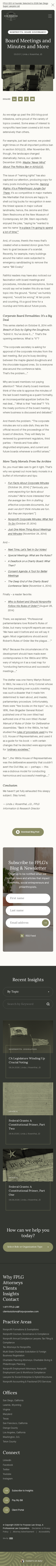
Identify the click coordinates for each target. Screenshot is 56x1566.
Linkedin (7, 1460)
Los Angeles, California (14, 1433)
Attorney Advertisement (23, 1532)
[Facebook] (26, 99)
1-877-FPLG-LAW (11, 1307)
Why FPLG (13, 1277)
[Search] (48, 1004)
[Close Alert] (53, 5)
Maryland (7, 1414)
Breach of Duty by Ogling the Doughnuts (26, 330)
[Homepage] (11, 16)
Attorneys (13, 1283)
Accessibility (44, 1532)
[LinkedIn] (14, 99)
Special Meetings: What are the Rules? (30, 555)
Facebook (8, 1465)
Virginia (6, 1410)
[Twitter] (20, 99)
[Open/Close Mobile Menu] (50, 16)
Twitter (6, 1470)
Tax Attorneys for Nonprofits (17, 1347)
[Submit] (45, 922)
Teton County (9, 1442)
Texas (6, 1419)
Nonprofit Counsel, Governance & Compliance (26, 1334)
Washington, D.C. (11, 1437)
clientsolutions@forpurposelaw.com (21, 1312)
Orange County (10, 1428)
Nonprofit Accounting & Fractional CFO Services (27, 1382)
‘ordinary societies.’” (18, 749)
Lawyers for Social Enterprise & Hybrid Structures (27, 1377)
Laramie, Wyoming (12, 1405)
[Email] (32, 99)
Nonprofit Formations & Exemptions (21, 1330)
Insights (11, 1294)
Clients (10, 1288)
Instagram (8, 1479)
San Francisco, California (15, 1423)
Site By (6, 1538)
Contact (11, 1299)
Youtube (7, 1474)
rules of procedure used (31, 732)
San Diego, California (13, 1400)
